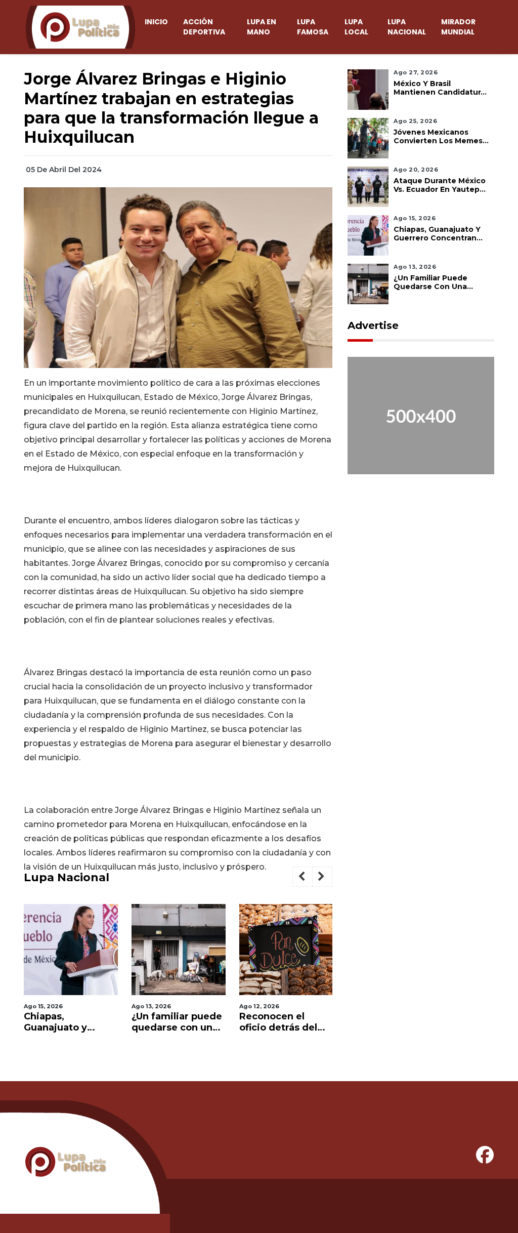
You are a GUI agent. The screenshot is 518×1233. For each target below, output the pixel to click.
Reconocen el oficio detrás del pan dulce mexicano (278, 1022)
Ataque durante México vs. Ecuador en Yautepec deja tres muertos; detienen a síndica (441, 185)
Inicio (156, 22)
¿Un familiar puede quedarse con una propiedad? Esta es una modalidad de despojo (178, 1022)
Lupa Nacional (406, 27)
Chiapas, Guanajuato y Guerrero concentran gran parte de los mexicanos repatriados (63, 1022)
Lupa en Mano (261, 27)
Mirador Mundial (458, 27)
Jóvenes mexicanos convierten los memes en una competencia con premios (438, 136)
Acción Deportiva (204, 27)
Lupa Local (356, 27)
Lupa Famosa (312, 27)
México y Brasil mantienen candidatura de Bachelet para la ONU (439, 88)
